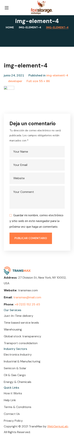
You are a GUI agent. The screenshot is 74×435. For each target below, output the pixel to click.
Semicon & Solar (15, 368)
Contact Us (12, 414)
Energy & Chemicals (17, 382)
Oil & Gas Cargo (15, 375)
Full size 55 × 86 (38, 81)
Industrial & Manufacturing (22, 361)
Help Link (10, 400)
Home (10, 27)
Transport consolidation (21, 343)
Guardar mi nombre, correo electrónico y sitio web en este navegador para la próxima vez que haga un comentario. (36, 221)
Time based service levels (21, 323)
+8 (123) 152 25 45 (27, 304)
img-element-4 (30, 27)
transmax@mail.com (27, 297)
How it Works (13, 393)
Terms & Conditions (17, 407)
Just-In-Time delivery (18, 316)
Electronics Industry (18, 355)
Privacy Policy (13, 421)
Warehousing (13, 329)
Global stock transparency (22, 336)
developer (15, 81)
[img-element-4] (9, 89)
